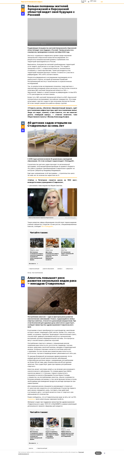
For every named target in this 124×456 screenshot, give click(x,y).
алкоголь (31, 448)
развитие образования (48, 268)
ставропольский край (34, 268)
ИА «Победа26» (47, 226)
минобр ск (59, 268)
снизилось (31, 399)
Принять (98, 453)
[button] (52, 32)
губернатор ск (69, 268)
